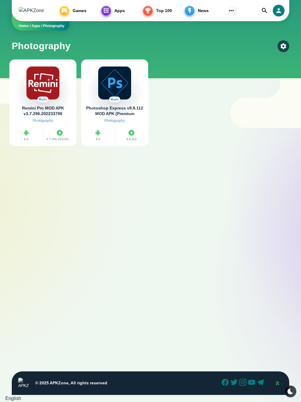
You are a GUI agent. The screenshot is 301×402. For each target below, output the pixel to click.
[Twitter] (234, 383)
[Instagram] (243, 383)
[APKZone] (31, 10)
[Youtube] (252, 383)
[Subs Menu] (231, 10)
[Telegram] (261, 383)
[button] (150, 398)
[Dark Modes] (290, 391)
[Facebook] (226, 383)
